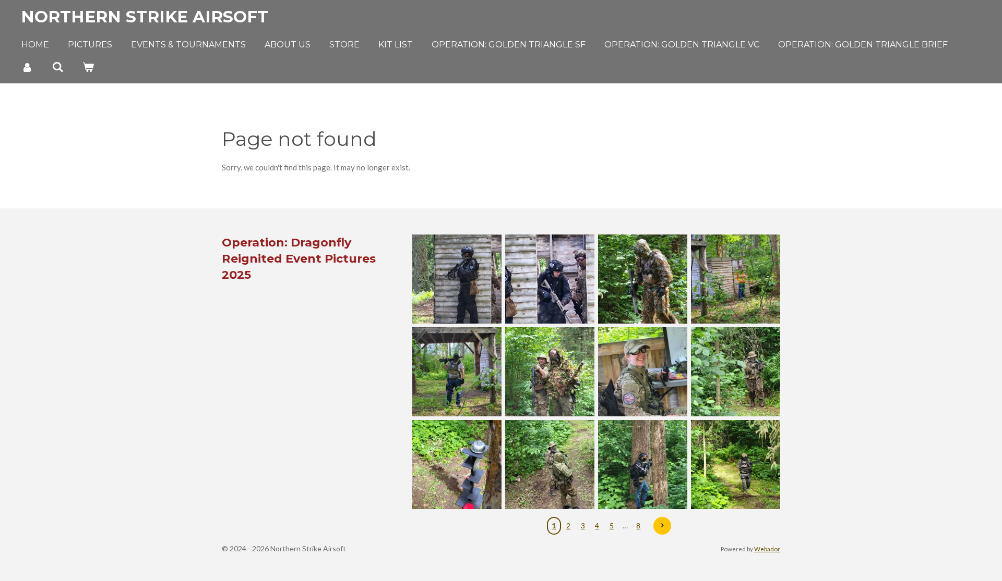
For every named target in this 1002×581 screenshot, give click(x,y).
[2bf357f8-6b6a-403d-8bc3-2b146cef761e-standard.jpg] (549, 372)
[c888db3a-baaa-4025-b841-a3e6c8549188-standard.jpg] (456, 464)
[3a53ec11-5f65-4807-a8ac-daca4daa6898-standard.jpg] (642, 464)
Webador (767, 548)
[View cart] (88, 67)
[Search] (57, 67)
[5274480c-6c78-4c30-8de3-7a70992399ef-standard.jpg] (642, 372)
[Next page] (662, 526)
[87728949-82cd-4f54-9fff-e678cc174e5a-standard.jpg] (642, 279)
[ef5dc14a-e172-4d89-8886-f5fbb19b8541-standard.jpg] (456, 372)
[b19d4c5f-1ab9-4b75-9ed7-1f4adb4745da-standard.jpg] (549, 279)
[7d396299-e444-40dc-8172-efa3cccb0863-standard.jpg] (735, 464)
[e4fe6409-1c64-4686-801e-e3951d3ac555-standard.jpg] (735, 279)
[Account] (27, 67)
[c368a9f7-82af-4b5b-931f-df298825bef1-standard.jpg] (735, 372)
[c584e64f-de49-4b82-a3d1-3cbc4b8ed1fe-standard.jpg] (549, 464)
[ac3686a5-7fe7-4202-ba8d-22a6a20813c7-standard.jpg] (456, 279)
